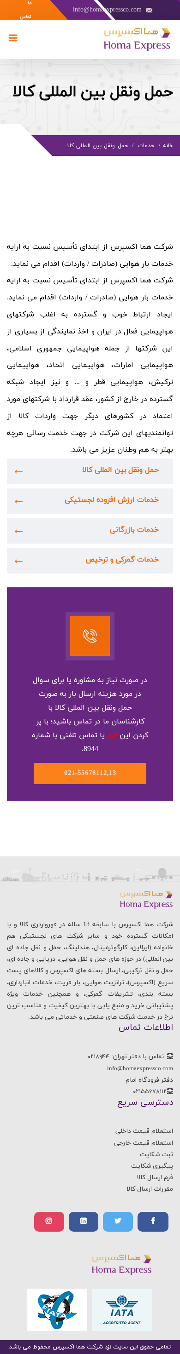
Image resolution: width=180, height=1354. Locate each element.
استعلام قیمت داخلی (144, 1131)
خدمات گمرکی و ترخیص (122, 560)
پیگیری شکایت (152, 1166)
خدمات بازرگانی (134, 530)
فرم (112, 735)
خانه (168, 145)
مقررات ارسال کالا (149, 1189)
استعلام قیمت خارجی (143, 1143)
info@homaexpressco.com (107, 10)
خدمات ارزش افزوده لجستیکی (112, 500)
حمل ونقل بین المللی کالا (120, 470)
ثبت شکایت (156, 1154)
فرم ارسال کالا (155, 1177)
